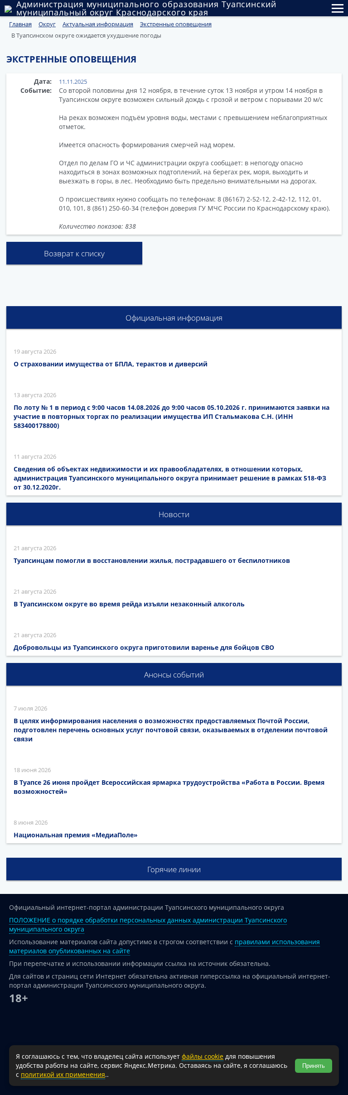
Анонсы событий (174, 674)
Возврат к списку (74, 253)
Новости (174, 514)
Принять (313, 1065)
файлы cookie (202, 1056)
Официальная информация (174, 317)
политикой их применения (63, 1074)
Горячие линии (174, 869)
